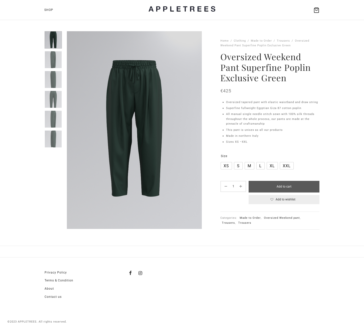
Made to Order (261, 40)
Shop (48, 10)
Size (224, 156)
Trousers (283, 40)
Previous (72, 130)
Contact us (53, 297)
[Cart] (316, 10)
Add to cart (284, 186)
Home (224, 40)
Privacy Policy (56, 272)
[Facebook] (130, 273)
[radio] (226, 165)
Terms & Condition (59, 280)
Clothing (240, 40)
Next (197, 130)
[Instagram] (140, 273)
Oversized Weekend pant (282, 217)
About (49, 288)
